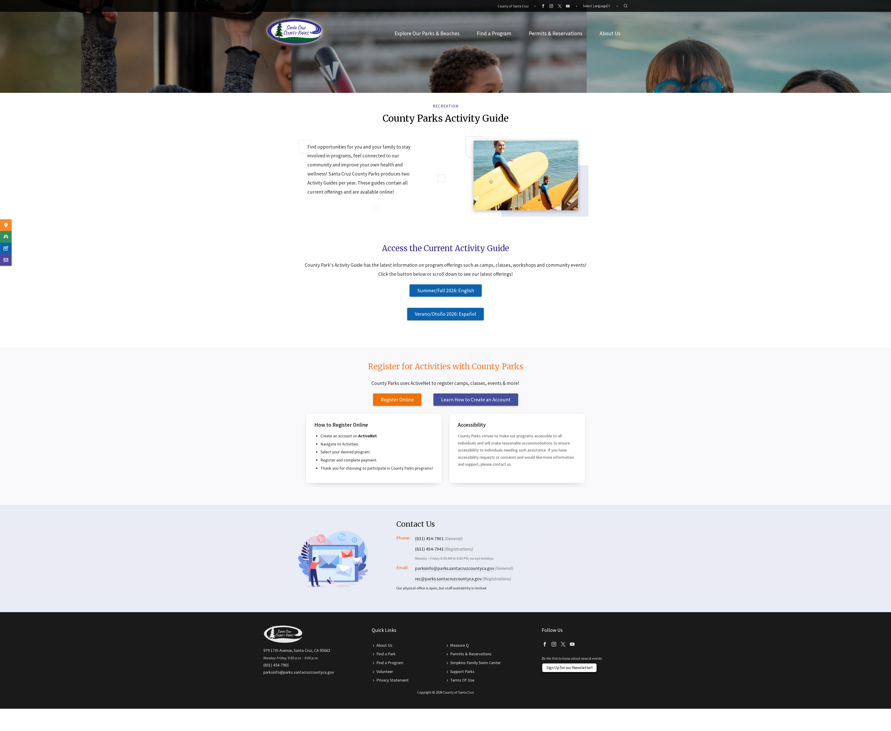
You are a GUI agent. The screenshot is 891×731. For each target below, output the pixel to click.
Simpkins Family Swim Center (475, 662)
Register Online (397, 399)
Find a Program (389, 662)
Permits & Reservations (470, 653)
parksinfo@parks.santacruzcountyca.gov (454, 568)
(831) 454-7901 (276, 665)
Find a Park (386, 653)
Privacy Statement (392, 680)
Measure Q (459, 645)
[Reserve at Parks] (6, 237)
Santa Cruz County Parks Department (294, 31)
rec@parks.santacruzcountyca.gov (448, 579)
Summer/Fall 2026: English (445, 290)
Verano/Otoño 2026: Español (445, 314)
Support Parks (462, 671)
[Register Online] (6, 248)
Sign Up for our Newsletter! (569, 667)
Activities (350, 444)
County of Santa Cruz (513, 6)
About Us (384, 645)
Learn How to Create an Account (475, 399)
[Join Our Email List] (6, 260)
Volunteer (384, 671)
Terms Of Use (462, 680)
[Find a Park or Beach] (6, 225)
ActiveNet (367, 436)
